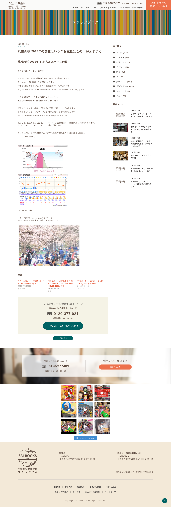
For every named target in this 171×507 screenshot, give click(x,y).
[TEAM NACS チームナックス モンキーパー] (85, 393)
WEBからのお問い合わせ (63, 326)
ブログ (119, 52)
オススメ (120, 57)
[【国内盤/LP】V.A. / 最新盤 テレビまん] (68, 409)
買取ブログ (121, 81)
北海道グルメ (122, 86)
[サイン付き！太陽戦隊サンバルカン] (85, 409)
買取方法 (103, 8)
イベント (120, 67)
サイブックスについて (89, 8)
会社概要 (76, 492)
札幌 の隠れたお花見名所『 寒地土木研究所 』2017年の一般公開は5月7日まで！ (60, 283)
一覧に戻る (63, 338)
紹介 (118, 72)
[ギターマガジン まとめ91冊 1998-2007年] (102, 393)
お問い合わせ (137, 8)
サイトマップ (110, 492)
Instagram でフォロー (87, 438)
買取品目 (113, 8)
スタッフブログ (61, 492)
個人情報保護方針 (92, 492)
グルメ (119, 96)
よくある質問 (124, 8)
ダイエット (121, 91)
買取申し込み (115, 367)
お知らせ (120, 62)
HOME (75, 8)
